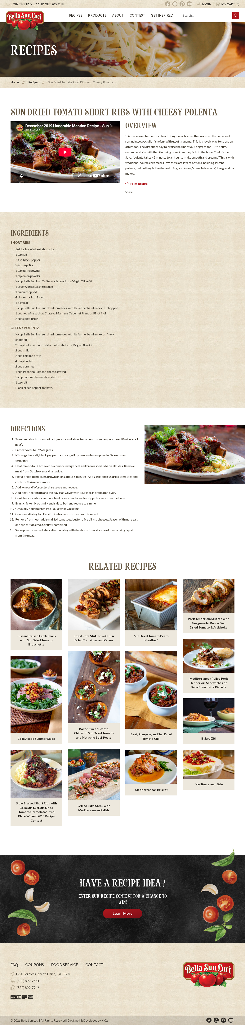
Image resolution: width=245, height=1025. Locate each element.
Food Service (64, 964)
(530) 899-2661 (28, 981)
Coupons (34, 964)
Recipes (75, 15)
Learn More (122, 913)
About (118, 15)
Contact (94, 964)
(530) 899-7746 (28, 988)
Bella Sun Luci (29, 1020)
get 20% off (37, 4)
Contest (137, 15)
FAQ (14, 964)
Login (207, 4)
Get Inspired (162, 15)
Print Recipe (139, 183)
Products (97, 15)
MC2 (104, 1020)
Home (15, 82)
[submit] (235, 15)
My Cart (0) (230, 4)
